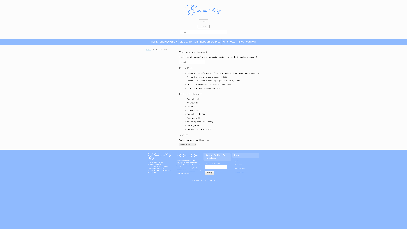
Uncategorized (193, 126)
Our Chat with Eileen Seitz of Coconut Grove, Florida (209, 85)
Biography (186, 42)
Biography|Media (194, 114)
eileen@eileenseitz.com (161, 166)
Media (189, 107)
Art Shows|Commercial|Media (199, 122)
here (187, 173)
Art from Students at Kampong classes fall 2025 (207, 77)
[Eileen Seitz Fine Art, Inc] (203, 10)
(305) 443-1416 (158, 162)
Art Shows (229, 42)
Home (154, 42)
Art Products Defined (207, 42)
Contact (251, 42)
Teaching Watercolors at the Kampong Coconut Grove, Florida (213, 81)
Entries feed (238, 165)
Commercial (192, 111)
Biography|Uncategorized (198, 129)
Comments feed (239, 168)
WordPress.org (239, 172)
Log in (236, 161)
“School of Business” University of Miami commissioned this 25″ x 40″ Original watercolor (223, 73)
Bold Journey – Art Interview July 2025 (203, 88)
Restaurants (192, 118)
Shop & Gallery (168, 42)
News (241, 42)
